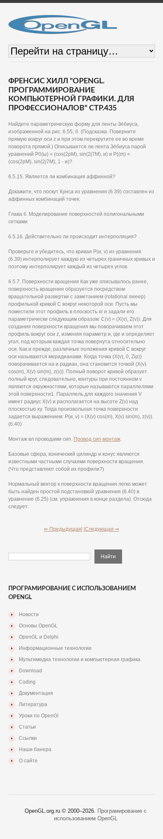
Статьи (27, 727)
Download (30, 671)
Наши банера (35, 749)
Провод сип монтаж (97, 439)
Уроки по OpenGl (39, 716)
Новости (29, 614)
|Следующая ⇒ (101, 529)
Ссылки (28, 738)
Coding (27, 682)
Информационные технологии (55, 648)
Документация (36, 693)
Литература (33, 704)
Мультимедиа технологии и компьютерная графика (79, 659)
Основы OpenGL (38, 626)
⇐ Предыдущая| (63, 529)
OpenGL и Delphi (39, 637)
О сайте (28, 761)
